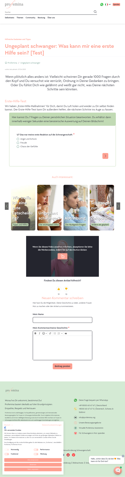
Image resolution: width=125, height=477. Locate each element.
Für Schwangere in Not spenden (92, 433)
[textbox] (62, 348)
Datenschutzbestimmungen (52, 425)
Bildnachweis (78, 463)
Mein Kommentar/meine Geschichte (50, 328)
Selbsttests (9, 18)
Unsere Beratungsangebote (90, 423)
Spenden (116, 4)
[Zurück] (7, 206)
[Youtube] (68, 456)
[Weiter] (118, 206)
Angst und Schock (28, 139)
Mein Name (38, 314)
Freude (23, 142)
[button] (8, 425)
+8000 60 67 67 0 (86, 409)
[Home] (14, 4)
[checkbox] (6, 450)
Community (30, 18)
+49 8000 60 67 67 (87, 405)
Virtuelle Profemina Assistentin (91, 428)
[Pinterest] (73, 456)
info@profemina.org (87, 417)
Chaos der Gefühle (29, 146)
